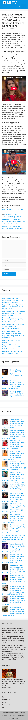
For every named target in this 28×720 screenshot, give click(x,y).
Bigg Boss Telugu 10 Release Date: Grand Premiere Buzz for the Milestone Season (13, 313)
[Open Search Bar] (19, 6)
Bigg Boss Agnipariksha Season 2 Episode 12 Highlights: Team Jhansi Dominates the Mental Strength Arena (13, 631)
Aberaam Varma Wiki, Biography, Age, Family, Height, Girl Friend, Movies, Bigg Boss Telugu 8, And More (13, 529)
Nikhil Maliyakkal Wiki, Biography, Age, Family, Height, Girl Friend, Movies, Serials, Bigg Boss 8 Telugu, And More (13, 508)
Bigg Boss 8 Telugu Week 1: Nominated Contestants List (11, 332)
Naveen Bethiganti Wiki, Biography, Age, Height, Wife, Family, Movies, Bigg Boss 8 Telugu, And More (13, 487)
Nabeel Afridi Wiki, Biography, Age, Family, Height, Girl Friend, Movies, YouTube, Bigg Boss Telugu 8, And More (13, 476)
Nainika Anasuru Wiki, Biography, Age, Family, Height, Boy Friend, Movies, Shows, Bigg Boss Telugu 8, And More (13, 497)
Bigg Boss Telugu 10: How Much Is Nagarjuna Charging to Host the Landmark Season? (13, 320)
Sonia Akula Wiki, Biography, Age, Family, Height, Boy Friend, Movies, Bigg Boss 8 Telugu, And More (13, 455)
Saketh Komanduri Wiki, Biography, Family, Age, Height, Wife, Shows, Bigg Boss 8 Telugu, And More (13, 579)
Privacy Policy (7, 705)
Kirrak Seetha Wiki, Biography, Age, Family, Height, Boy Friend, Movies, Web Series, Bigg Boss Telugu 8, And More (14, 466)
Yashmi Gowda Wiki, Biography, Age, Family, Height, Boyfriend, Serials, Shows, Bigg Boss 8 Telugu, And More (13, 548)
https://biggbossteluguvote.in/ (12, 209)
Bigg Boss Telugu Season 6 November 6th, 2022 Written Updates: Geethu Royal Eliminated (13, 219)
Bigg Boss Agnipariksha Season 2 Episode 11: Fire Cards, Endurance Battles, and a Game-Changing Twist (13, 640)
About (4, 702)
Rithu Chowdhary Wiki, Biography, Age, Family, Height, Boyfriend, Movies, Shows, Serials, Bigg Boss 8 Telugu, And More (13, 590)
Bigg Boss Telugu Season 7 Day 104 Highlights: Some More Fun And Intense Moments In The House (13, 384)
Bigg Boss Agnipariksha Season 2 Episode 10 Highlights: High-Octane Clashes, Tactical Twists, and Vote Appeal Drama (14, 648)
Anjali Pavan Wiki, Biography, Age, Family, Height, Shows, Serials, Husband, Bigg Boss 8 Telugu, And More (13, 611)
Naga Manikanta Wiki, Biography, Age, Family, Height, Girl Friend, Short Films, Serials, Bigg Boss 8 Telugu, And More (13, 434)
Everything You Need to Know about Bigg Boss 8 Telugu (12, 352)
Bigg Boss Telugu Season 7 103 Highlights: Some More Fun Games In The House (17, 394)
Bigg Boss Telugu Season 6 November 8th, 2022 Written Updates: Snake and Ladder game (13, 226)
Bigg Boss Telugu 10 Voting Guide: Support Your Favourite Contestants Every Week (13, 326)
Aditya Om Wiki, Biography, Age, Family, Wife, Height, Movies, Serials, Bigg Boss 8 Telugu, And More (13, 518)
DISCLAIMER (6, 700)
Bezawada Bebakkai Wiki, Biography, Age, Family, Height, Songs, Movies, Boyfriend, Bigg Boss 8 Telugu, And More (13, 569)
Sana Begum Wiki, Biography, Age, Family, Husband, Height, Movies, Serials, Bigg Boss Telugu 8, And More (13, 538)
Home (4, 697)
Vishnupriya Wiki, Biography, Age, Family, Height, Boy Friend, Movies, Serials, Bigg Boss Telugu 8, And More (13, 445)
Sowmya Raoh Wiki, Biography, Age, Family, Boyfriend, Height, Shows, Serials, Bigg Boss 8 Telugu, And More (13, 558)
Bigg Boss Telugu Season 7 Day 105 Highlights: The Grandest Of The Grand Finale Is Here (13, 374)
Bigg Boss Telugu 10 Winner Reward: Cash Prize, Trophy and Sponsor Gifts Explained (12, 300)
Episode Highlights (10, 214)
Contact (5, 707)
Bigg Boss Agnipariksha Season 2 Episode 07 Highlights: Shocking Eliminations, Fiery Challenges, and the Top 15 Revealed (13, 657)
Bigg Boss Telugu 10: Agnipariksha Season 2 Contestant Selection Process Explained (13, 307)
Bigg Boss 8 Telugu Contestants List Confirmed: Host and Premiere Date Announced (13, 347)
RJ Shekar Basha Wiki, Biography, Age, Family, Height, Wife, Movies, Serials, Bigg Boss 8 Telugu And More (13, 424)
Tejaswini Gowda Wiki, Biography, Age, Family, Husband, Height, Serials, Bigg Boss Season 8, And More (14, 601)
